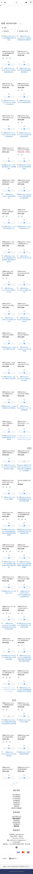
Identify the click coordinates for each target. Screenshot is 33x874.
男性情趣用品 (16, 794)
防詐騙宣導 (16, 824)
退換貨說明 (16, 820)
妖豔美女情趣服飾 (16, 808)
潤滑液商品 (16, 804)
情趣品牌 (16, 806)
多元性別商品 (16, 798)
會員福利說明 (16, 822)
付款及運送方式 (16, 816)
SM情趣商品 (16, 800)
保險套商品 (16, 802)
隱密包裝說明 (16, 818)
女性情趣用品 (16, 796)
